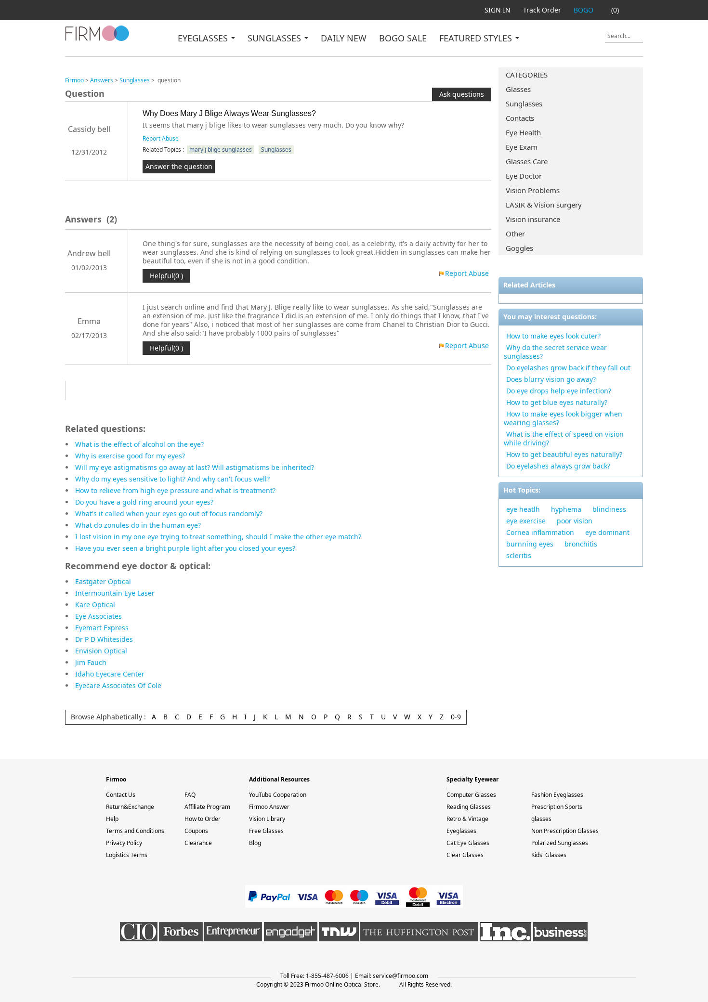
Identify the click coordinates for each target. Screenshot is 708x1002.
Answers (101, 80)
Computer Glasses (471, 795)
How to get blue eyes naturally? (556, 402)
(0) (615, 9)
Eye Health (523, 132)
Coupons (196, 831)
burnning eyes (529, 543)
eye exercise (526, 520)
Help (112, 819)
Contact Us (120, 795)
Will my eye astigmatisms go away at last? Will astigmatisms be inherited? (194, 467)
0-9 (456, 716)
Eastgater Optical (103, 581)
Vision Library (267, 819)
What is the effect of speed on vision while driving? (564, 438)
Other (515, 233)
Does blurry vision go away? (551, 379)
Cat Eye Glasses (467, 843)
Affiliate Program (207, 807)
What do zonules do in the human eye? (138, 525)
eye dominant (607, 532)
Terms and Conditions (135, 831)
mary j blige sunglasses (220, 149)
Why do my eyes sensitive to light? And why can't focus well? (172, 478)
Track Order (542, 9)
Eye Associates (98, 616)
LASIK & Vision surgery (544, 204)
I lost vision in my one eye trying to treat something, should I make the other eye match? (218, 536)
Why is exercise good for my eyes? (130, 455)
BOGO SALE (403, 38)
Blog (255, 843)
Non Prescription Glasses (565, 831)
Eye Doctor (524, 176)
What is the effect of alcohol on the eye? (139, 444)
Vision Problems (533, 190)
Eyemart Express (102, 627)
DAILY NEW (344, 38)
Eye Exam (522, 147)
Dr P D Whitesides (104, 639)
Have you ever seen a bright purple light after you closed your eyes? (185, 548)
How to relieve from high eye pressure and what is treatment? (175, 490)
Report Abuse (161, 138)
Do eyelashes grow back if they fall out (568, 367)
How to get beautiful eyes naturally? (564, 454)
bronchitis (580, 543)
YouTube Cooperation (277, 795)
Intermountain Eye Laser (115, 593)
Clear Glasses (465, 855)
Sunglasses (524, 103)
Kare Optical (95, 604)
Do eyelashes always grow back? (558, 465)
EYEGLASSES (204, 38)
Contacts (520, 118)
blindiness (609, 509)
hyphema (566, 509)
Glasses (518, 89)
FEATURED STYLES (476, 38)
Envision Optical (101, 650)
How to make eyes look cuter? (553, 335)
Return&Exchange (130, 807)
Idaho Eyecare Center (109, 673)
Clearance (198, 843)
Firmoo (74, 80)
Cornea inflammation (540, 532)
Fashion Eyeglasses (557, 795)
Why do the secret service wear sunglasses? (555, 352)
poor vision (574, 520)
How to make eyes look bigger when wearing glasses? (563, 418)
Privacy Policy (124, 843)
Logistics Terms (126, 855)
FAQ (190, 795)
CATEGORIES (527, 74)
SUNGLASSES (275, 38)
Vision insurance (533, 219)
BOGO (583, 9)
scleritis (518, 555)
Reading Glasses (468, 807)
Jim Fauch (90, 662)
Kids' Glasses (548, 855)
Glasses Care (527, 161)
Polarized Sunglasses (559, 843)
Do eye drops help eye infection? (558, 390)
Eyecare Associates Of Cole (118, 685)
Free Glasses (266, 831)
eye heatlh (523, 509)
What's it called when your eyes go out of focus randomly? (168, 513)
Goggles (519, 248)
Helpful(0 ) (166, 275)
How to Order (202, 819)
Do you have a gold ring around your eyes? (144, 502)
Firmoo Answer (269, 807)
